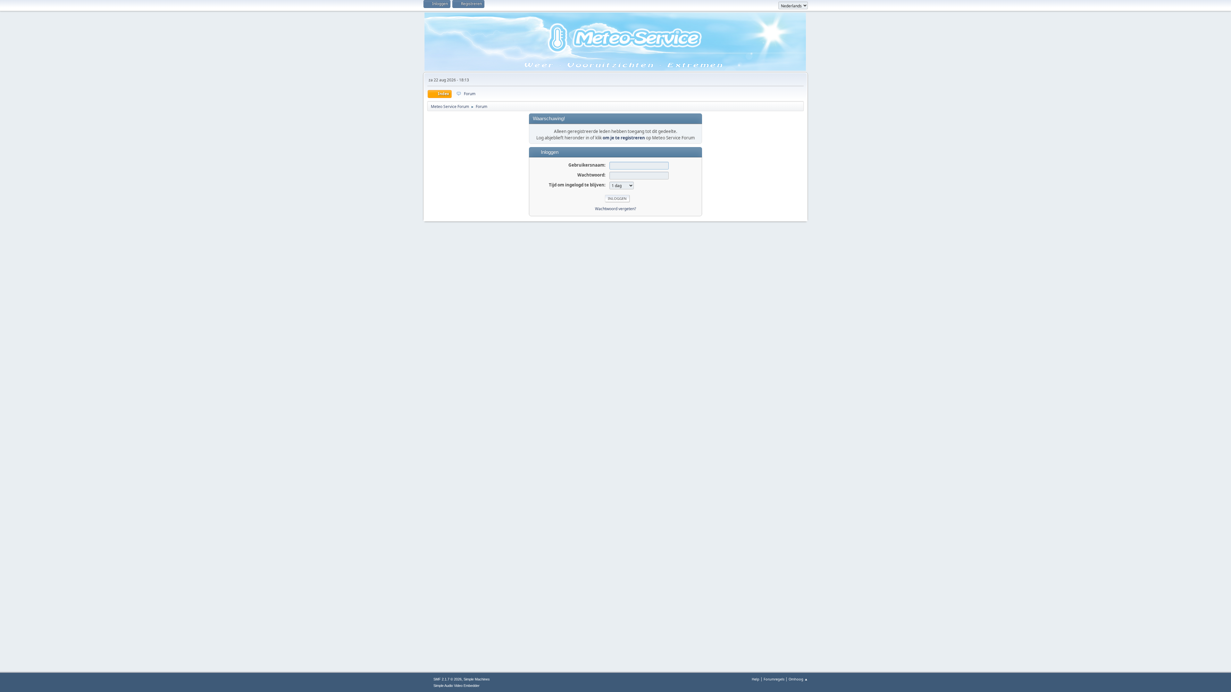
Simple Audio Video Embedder (456, 686)
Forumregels (774, 679)
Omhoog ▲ (798, 679)
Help (755, 679)
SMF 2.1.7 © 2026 (447, 679)
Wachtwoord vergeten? (615, 208)
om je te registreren (624, 138)
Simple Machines (477, 679)
